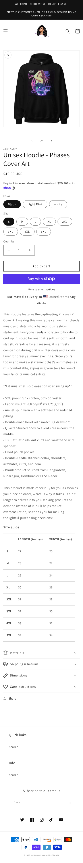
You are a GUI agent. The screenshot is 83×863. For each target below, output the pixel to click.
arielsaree (35, 855)
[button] (5, 31)
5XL (43, 232)
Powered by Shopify (50, 855)
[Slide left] (32, 141)
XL (49, 222)
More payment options (41, 289)
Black (12, 204)
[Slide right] (51, 141)
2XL (65, 222)
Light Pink (35, 204)
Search (14, 747)
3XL (10, 232)
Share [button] (12, 698)
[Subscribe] (69, 803)
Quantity (8, 241)
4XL (27, 232)
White (58, 204)
